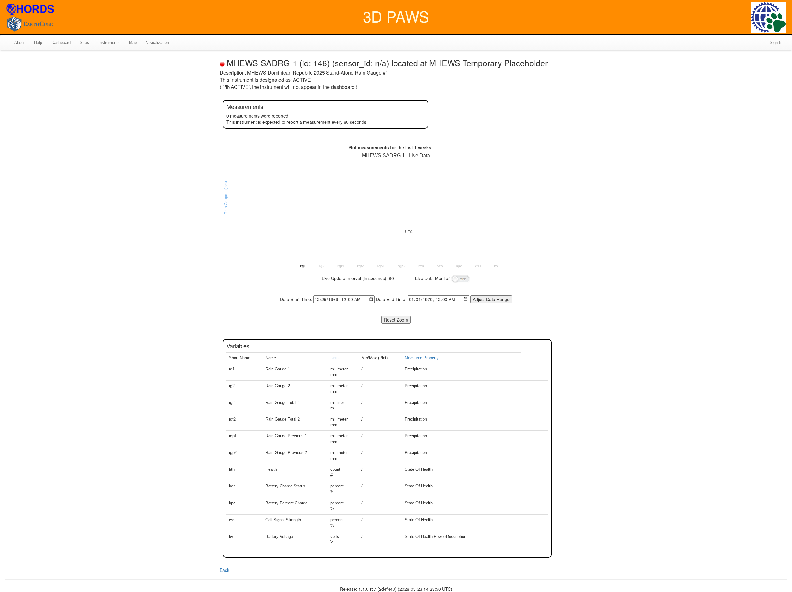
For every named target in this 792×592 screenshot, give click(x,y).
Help (38, 42)
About (19, 42)
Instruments (109, 42)
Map (133, 42)
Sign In (776, 42)
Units (335, 358)
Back (224, 570)
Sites (84, 42)
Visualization (157, 42)
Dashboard (61, 42)
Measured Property (422, 358)
